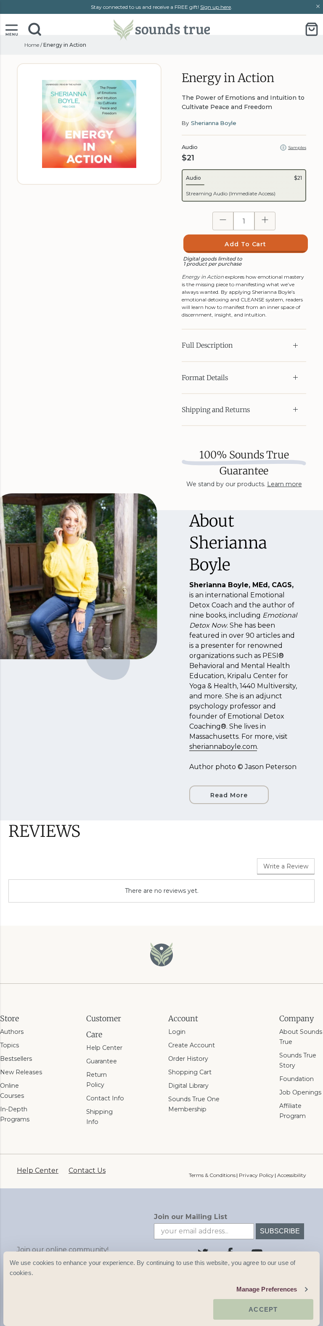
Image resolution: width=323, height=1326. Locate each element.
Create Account (191, 1045)
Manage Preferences (266, 1289)
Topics (9, 1045)
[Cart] (311, 29)
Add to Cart (246, 244)
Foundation (296, 1079)
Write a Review (285, 866)
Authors (12, 1032)
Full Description (207, 345)
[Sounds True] (161, 29)
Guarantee (101, 1061)
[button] (11, 29)
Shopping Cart (190, 1072)
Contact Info (105, 1098)
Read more (229, 795)
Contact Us (87, 1170)
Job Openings (300, 1092)
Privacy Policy (256, 1175)
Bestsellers (16, 1058)
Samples (297, 147)
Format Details (205, 377)
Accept (263, 1309)
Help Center (104, 1048)
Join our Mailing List (190, 1217)
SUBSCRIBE (280, 1231)
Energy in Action (64, 45)
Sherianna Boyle (213, 123)
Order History (188, 1058)
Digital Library (188, 1085)
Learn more (284, 484)
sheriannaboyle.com (223, 747)
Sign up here (215, 7)
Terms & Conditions (212, 1175)
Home (31, 45)
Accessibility (291, 1175)
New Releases (21, 1072)
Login (176, 1032)
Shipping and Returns (216, 409)
